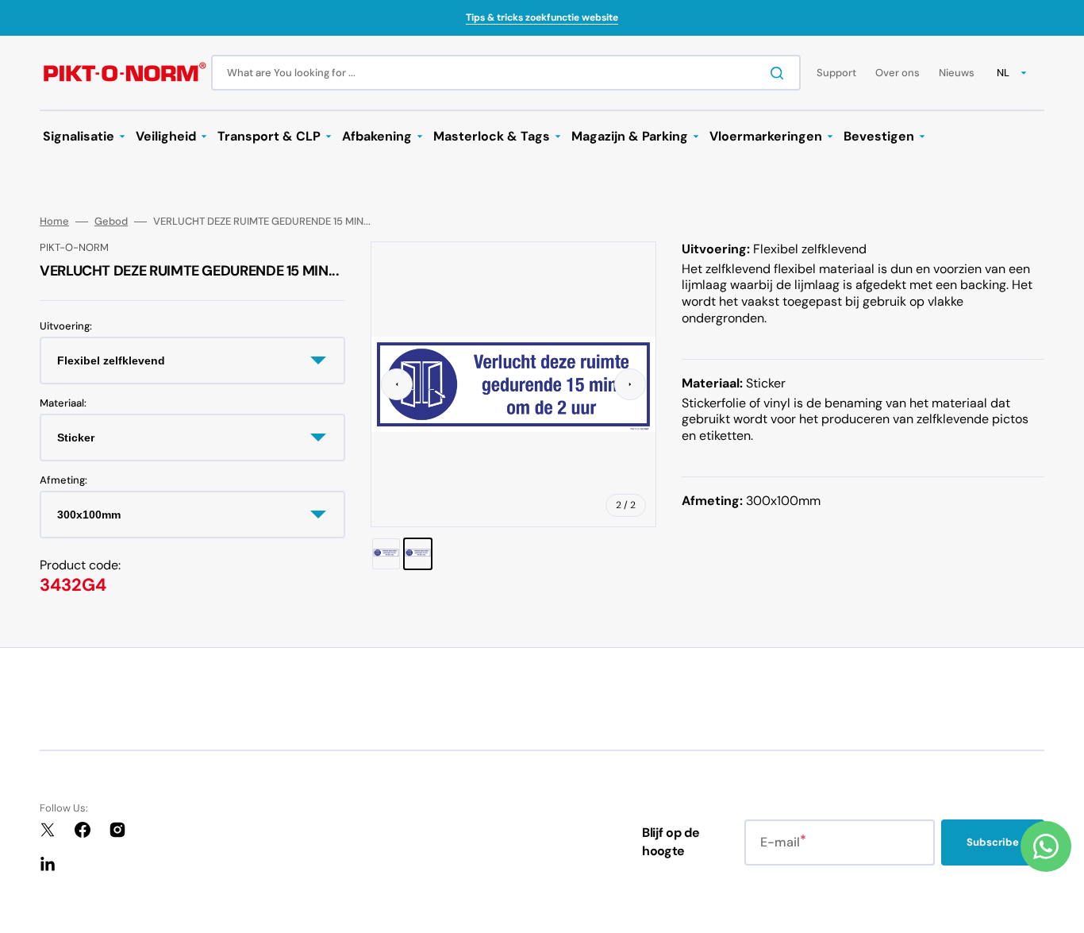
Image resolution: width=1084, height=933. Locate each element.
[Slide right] (630, 384)
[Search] (780, 73)
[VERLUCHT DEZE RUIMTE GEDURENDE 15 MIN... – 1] (386, 553)
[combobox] (506, 73)
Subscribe (993, 842)
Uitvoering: (66, 326)
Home (54, 221)
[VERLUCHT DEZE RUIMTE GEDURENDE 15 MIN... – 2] (418, 553)
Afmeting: (63, 480)
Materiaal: (63, 403)
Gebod (111, 221)
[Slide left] (397, 384)
